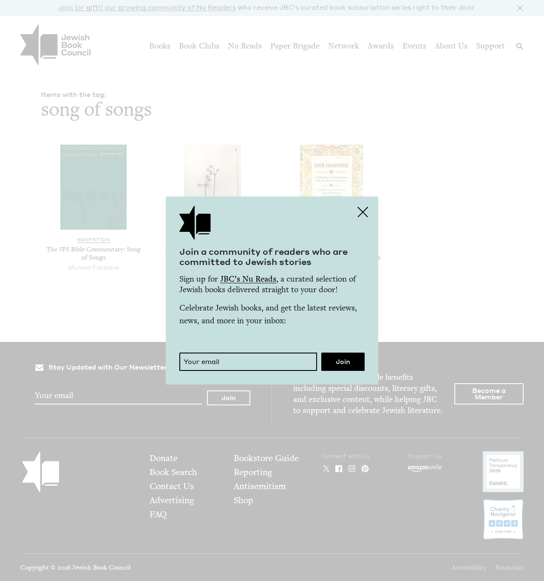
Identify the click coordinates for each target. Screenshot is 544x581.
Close (363, 212)
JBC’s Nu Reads (248, 279)
